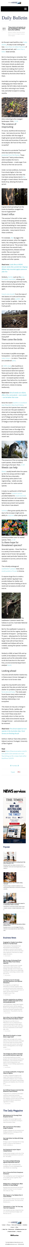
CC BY (16, 121)
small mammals (20, 496)
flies (12, 238)
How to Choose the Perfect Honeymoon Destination (13, 1173)
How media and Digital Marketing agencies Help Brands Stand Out (11, 1161)
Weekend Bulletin (12, 1231)
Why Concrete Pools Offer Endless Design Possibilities (12, 1127)
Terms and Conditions (16, 1225)
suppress (11, 515)
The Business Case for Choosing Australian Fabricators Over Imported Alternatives (12, 981)
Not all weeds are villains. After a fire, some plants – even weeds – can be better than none (14, 395)
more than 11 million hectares (15, 47)
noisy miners (6, 358)
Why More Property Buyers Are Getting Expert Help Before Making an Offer (14, 862)
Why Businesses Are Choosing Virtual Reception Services (12, 1116)
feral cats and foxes (8, 692)
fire (24, 177)
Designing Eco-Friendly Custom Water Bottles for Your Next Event (12, 943)
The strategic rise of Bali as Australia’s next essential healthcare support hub (13, 1054)
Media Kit (19, 1231)
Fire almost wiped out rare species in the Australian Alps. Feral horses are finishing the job (14, 731)
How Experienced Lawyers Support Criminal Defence (12, 1150)
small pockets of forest (9, 571)
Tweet (13, 772)
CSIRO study (7, 366)
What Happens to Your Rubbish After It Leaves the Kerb (13, 1195)
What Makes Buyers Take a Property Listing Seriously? (12, 883)
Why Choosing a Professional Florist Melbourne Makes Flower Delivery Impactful (12, 962)
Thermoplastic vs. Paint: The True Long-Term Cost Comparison (13, 1207)
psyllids (17, 299)
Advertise (25, 1225)
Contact (3, 1225)
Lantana (4, 511)
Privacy (8, 1225)
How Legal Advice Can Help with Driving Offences (13, 1138)
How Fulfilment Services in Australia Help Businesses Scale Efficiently (13, 1090)
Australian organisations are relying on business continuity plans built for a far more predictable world (13, 1001)
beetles (10, 277)
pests (14, 361)
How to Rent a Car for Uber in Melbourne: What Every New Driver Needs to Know (13, 1018)
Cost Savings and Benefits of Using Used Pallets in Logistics (13, 1072)
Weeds (4, 471)
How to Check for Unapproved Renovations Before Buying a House (14, 924)
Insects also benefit (8, 294)
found (9, 665)
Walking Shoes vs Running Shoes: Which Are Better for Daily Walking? (13, 1184)
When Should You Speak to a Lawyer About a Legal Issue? (12, 1036)
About (12, 1227)
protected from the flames (10, 155)
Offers (16, 1227)
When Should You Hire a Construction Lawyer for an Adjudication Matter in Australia (14, 904)
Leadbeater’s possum (9, 569)
